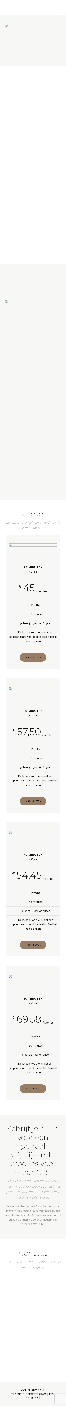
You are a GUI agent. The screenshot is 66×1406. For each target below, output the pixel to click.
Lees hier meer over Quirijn (33, 483)
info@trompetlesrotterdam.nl (29, 1300)
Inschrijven (33, 657)
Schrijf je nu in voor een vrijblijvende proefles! (36, 216)
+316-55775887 (21, 1307)
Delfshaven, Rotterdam (25, 1313)
